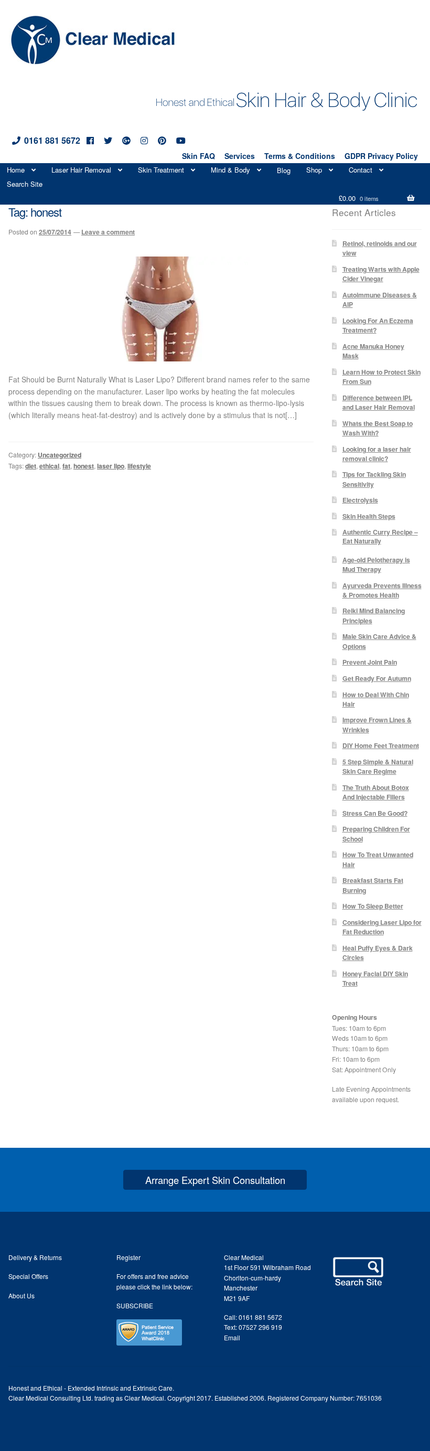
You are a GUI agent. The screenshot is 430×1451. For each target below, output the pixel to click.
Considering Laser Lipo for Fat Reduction (382, 926)
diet (30, 466)
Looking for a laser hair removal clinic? (376, 453)
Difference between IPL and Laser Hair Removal (378, 402)
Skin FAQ (198, 156)
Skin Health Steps (368, 516)
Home (16, 170)
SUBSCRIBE (134, 1305)
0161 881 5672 (52, 140)
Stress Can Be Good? (374, 813)
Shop (314, 170)
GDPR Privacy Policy (381, 156)
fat (66, 466)
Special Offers (28, 1276)
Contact (360, 170)
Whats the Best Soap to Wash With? (377, 428)
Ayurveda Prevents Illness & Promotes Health (382, 590)
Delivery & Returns (35, 1257)
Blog (284, 170)
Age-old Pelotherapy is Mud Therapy (376, 564)
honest (83, 466)
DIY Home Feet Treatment (380, 745)
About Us (21, 1295)
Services (239, 156)
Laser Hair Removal (81, 170)
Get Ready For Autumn (376, 678)
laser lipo (110, 466)
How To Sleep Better (372, 906)
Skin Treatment (161, 170)
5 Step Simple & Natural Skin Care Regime (377, 766)
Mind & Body (230, 170)
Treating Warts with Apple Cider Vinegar (381, 273)
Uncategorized (59, 455)
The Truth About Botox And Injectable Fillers (375, 792)
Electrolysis (360, 500)
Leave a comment (108, 232)
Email (232, 1337)
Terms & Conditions (299, 156)
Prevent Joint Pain (369, 662)
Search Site (24, 184)
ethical (49, 466)
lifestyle (139, 466)
